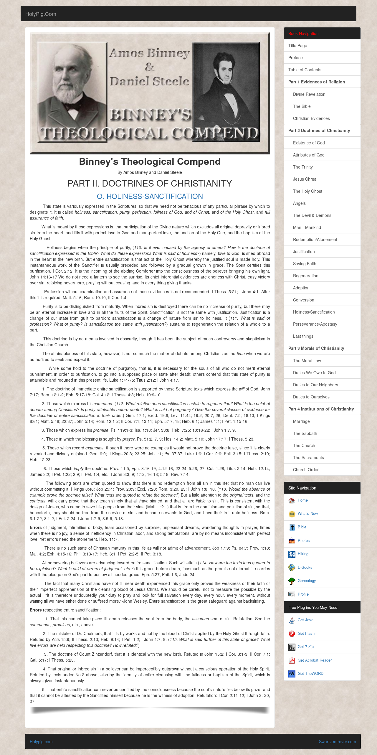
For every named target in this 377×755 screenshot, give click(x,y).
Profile (303, 594)
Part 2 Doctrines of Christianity (319, 130)
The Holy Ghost (305, 191)
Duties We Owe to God (312, 372)
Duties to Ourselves (309, 397)
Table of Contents (304, 69)
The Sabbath (302, 433)
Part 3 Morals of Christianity (316, 348)
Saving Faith (302, 263)
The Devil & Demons (309, 215)
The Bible (299, 106)
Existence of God (306, 143)
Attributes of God (306, 155)
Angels (297, 203)
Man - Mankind (304, 227)
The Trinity (300, 167)
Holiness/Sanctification (311, 312)
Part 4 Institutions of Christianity (321, 409)
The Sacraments (306, 457)
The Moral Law (304, 360)
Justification (301, 251)
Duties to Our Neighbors (313, 385)
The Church (301, 445)
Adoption (299, 288)
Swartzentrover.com (337, 741)
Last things (300, 336)
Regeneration (303, 275)
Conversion (301, 300)
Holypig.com (41, 741)
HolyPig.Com (40, 13)
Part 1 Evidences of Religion (316, 82)
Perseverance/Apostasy (312, 324)
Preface (295, 57)
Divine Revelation (306, 94)
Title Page (297, 45)
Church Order (303, 469)
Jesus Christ (302, 179)
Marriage (299, 421)
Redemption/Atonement (312, 239)
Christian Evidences (309, 118)
